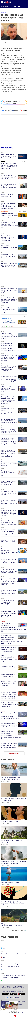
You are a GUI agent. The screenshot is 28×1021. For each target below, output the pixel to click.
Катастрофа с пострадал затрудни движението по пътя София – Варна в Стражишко (9, 368)
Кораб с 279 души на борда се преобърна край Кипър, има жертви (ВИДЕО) (9, 310)
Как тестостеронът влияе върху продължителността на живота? (11, 778)
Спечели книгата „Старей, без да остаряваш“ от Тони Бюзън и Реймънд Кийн (12, 903)
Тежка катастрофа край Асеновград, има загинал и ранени (9, 463)
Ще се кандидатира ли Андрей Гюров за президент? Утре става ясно (8, 186)
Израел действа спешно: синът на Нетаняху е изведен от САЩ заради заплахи (9, 513)
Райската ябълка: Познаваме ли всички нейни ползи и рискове (9, 522)
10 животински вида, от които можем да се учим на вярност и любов (13, 862)
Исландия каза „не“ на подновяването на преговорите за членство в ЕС (9, 225)
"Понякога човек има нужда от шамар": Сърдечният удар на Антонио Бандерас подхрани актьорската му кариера (12, 964)
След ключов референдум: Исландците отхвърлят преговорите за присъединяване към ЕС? (13, 627)
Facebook (16, 110)
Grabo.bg (22, 987)
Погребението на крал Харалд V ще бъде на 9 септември (8, 177)
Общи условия (20, 1012)
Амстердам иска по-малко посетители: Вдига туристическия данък (9, 668)
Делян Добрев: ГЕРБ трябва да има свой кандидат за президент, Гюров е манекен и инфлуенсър (9, 400)
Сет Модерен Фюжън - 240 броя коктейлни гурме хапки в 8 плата (9, 323)
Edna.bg (8, 988)
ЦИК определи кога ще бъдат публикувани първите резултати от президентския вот (8, 206)
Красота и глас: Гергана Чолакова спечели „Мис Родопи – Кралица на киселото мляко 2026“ (9, 695)
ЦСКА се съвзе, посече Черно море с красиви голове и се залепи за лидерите (13, 976)
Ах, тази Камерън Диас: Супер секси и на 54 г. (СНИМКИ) (8, 683)
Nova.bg (16, 988)
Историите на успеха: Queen (10, 821)
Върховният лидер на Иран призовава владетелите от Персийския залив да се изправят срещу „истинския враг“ (12, 347)
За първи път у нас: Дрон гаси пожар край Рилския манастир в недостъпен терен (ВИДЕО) (10, 715)
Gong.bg (14, 986)
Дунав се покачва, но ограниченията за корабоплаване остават (9, 420)
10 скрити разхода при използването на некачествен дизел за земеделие (13, 924)
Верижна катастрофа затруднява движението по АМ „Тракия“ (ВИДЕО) (9, 725)
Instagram (25, 110)
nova (4, 948)
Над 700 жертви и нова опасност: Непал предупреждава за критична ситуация (8, 483)
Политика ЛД (20, 1004)
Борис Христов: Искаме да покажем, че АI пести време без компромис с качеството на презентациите (9, 167)
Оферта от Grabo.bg (5, 318)
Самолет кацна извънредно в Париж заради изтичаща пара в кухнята (9, 336)
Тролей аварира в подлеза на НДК (7, 195)
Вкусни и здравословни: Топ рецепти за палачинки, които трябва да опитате (9, 551)
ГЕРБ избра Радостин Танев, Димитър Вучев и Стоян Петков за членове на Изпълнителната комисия (9, 581)
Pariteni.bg (3, 988)
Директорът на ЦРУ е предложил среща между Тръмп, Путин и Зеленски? (9, 614)
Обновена (3, 621)
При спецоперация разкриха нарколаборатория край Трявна (9, 411)
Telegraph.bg (22, 988)
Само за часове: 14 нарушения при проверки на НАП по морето (8, 389)
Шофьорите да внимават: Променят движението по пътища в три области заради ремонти (9, 592)
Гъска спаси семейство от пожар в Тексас (8, 675)
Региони (17, 6)
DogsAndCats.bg (20, 986)
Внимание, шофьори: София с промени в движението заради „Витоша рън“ (8, 532)
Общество (7, 147)
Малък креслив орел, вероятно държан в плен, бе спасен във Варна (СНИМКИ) (9, 300)
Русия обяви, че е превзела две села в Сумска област (8, 256)
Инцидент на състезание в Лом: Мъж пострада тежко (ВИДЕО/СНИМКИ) (9, 745)
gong (4, 981)
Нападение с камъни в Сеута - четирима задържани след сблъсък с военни (9, 502)
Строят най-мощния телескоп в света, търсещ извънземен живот (9, 571)
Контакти (23, 1001)
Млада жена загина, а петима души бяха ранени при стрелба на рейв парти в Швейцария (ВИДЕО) (9, 441)
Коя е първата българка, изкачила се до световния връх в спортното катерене (12, 944)
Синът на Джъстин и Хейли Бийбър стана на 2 (13, 954)
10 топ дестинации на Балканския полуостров (11, 841)
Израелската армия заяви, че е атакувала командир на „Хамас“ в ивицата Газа (8, 430)
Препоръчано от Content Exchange (18, 930)
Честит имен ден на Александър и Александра (7, 602)
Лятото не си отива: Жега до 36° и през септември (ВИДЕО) (9, 290)
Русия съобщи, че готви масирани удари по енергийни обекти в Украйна (9, 358)
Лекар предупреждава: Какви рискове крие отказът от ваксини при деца (9, 473)
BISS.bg (10, 987)
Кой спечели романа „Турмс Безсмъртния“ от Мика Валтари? (14, 799)
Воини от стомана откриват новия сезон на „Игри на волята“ (9, 704)
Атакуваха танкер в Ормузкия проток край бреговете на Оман (8, 156)
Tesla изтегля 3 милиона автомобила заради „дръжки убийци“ (9, 649)
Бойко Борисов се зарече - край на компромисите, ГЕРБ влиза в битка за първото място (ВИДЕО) (9, 378)
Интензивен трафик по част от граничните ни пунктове (8, 493)
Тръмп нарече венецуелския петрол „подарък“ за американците (8, 238)
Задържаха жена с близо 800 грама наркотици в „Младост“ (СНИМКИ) (9, 265)
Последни (4, 6)
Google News (7, 110)
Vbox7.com (9, 986)
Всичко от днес (14, 753)
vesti (4, 970)
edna (4, 957)
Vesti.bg (12, 988)
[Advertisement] (14, 129)
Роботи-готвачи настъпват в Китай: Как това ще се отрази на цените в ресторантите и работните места (9, 453)
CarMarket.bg (5, 987)
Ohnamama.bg (16, 987)
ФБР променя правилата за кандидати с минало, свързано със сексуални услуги (9, 658)
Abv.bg (4, 986)
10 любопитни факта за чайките (11, 882)
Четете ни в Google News (14, 997)
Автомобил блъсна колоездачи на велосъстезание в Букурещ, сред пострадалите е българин (11, 735)
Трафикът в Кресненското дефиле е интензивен (9, 247)
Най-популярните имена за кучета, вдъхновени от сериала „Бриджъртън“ (9, 215)
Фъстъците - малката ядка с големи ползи (8, 540)
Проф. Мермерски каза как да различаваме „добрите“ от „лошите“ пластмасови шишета (8, 561)
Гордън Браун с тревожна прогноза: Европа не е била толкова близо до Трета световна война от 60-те (12, 639)
